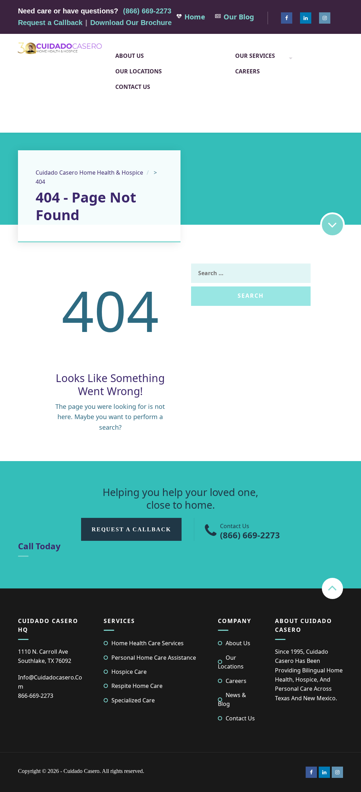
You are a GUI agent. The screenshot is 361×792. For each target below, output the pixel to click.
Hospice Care (129, 672)
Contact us (132, 87)
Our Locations (138, 71)
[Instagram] (324, 18)
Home (194, 17)
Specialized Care (133, 700)
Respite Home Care (137, 686)
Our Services (255, 56)
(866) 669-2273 (147, 11)
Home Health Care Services (147, 643)
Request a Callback (50, 22)
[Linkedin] (305, 18)
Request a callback (131, 529)
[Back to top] (332, 588)
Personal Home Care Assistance (153, 657)
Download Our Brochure (131, 22)
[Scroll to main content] (332, 224)
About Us (129, 56)
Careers (247, 71)
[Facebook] (286, 18)
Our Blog (239, 17)
